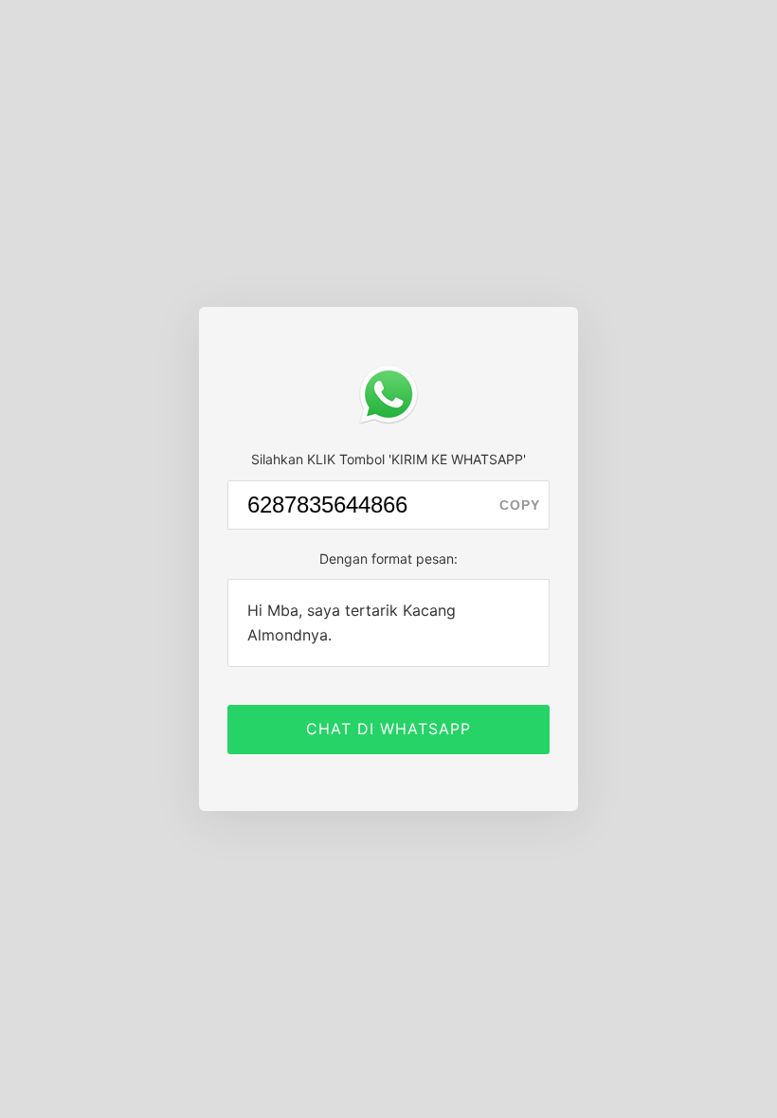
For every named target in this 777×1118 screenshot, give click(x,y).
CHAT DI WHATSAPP (388, 728)
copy (519, 505)
